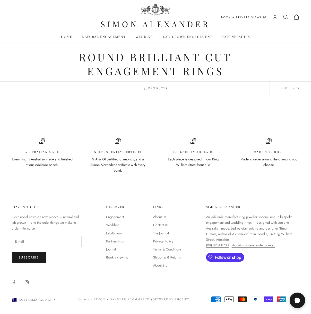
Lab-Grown (114, 233)
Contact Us (161, 224)
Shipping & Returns (167, 257)
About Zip (160, 265)
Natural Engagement (104, 37)
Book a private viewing (244, 17)
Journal (111, 249)
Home (66, 37)
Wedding (144, 37)
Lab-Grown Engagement (187, 37)
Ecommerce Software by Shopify (158, 299)
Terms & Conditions (167, 249)
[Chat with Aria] (297, 300)
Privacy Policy (163, 241)
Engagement (115, 216)
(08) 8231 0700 (217, 245)
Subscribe (29, 257)
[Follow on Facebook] (14, 282)
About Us (159, 216)
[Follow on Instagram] (26, 282)
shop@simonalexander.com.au (253, 245)
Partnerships (236, 37)
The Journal (161, 233)
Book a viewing (117, 257)
